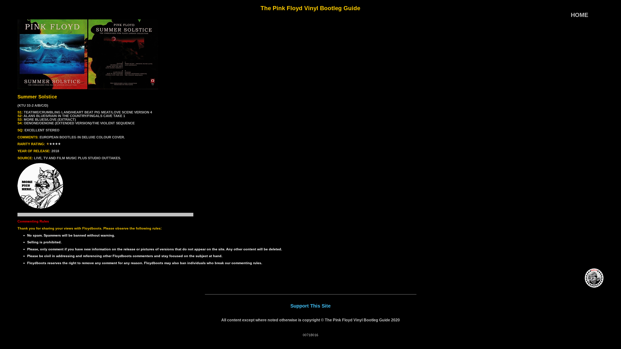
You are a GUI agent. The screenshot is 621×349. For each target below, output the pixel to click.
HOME (579, 15)
